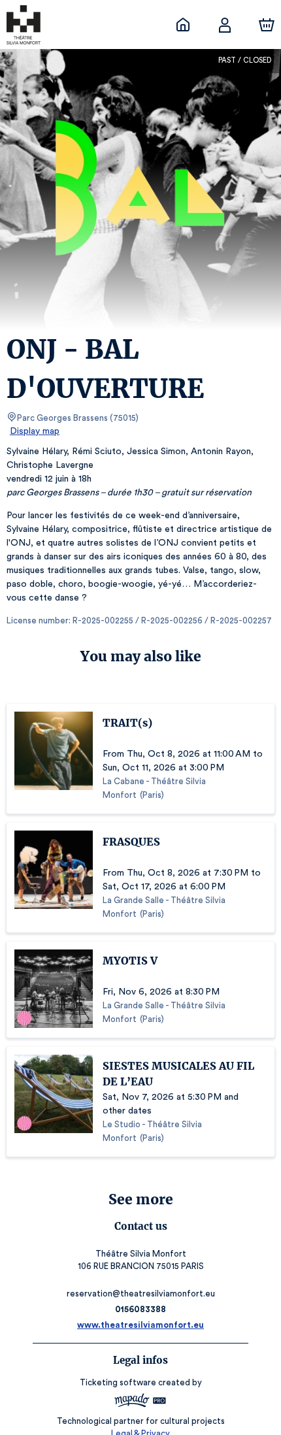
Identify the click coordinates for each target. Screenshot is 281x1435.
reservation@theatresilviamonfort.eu (141, 1293)
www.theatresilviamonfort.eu (140, 1325)
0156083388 (140, 1309)
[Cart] (266, 25)
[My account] (225, 25)
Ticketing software (118, 1382)
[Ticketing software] (140, 1402)
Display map (34, 431)
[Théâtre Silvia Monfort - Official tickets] (183, 25)
